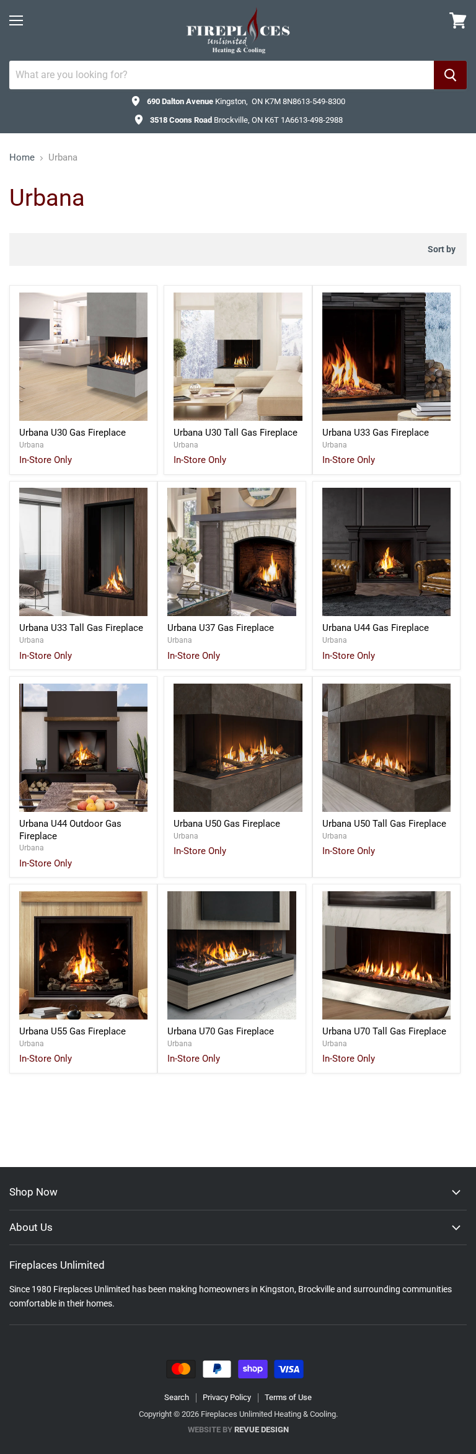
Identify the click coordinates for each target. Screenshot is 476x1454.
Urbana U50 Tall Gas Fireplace (384, 823)
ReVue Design (238, 1429)
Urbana (31, 445)
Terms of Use (288, 1397)
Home (22, 157)
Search (176, 1397)
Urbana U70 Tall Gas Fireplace (384, 1031)
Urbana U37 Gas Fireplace (220, 627)
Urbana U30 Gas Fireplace (72, 432)
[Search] (450, 75)
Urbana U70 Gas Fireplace (220, 1031)
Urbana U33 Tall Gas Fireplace (81, 627)
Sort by (442, 249)
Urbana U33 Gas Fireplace (375, 432)
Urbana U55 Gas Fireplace (72, 1031)
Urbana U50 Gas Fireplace (227, 823)
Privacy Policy (227, 1397)
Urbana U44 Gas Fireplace (375, 627)
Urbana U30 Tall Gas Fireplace (236, 432)
